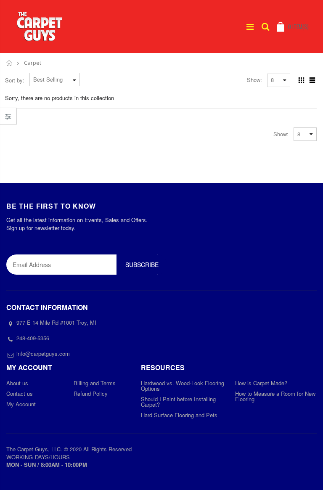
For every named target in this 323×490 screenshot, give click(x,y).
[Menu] (250, 26)
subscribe (142, 264)
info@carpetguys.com (43, 354)
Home (9, 63)
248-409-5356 (32, 338)
